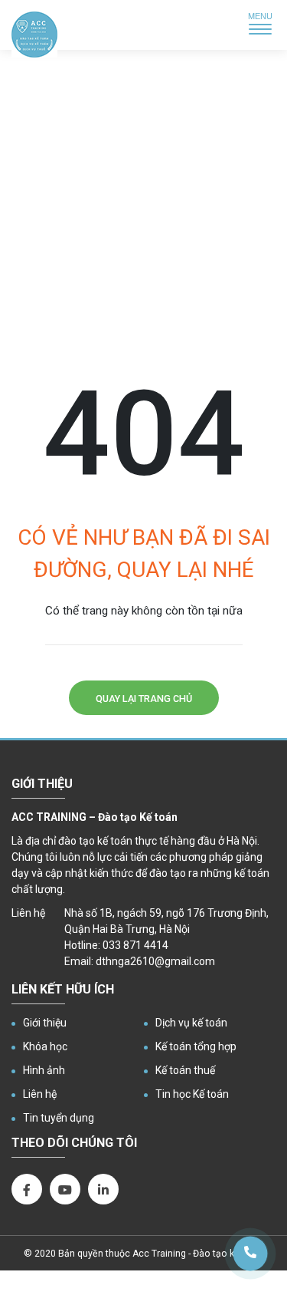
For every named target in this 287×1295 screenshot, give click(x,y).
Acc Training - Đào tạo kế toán (197, 1253)
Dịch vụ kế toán (191, 1023)
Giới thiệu (45, 1023)
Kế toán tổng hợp (195, 1046)
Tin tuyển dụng (58, 1118)
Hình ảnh (44, 1070)
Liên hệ (40, 1094)
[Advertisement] (143, 213)
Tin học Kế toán (192, 1094)
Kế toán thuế (185, 1070)
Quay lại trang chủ (144, 698)
